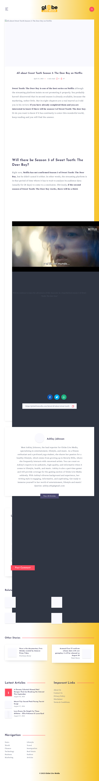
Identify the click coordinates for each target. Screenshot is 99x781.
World (7, 745)
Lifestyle (30, 742)
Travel (29, 745)
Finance (8, 748)
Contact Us (58, 693)
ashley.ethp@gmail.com (54, 486)
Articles (30, 757)
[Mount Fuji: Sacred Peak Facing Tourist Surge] (8, 704)
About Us (57, 690)
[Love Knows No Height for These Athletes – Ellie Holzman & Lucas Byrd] (8, 714)
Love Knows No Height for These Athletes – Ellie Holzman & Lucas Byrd (29, 712)
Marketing (9, 757)
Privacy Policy (59, 696)
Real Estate (31, 751)
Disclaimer (58, 699)
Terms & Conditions (62, 702)
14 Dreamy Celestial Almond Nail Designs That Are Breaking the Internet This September (29, 692)
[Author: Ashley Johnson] (39, 438)
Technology (9, 751)
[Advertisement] (49, 139)
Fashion (30, 754)
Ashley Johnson (55, 439)
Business (8, 754)
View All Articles (49, 496)
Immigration (32, 748)
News (7, 742)
